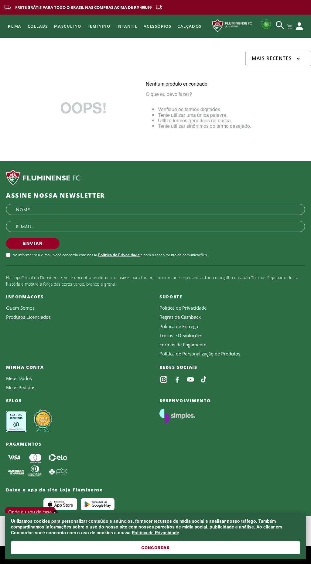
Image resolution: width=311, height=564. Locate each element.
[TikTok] (204, 379)
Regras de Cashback (180, 317)
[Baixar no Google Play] (97, 504)
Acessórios (157, 26)
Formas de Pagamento (183, 344)
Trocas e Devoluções (180, 335)
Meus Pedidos (20, 387)
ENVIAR (33, 243)
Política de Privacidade (155, 532)
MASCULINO (67, 26)
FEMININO (99, 26)
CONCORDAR (155, 547)
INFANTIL (127, 26)
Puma (15, 26)
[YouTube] (190, 379)
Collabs (38, 26)
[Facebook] (177, 379)
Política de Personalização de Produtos (199, 354)
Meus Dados (19, 378)
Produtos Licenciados (28, 317)
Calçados (189, 26)
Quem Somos (20, 308)
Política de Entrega (178, 326)
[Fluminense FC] (155, 177)
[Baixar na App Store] (60, 504)
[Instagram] (163, 379)
